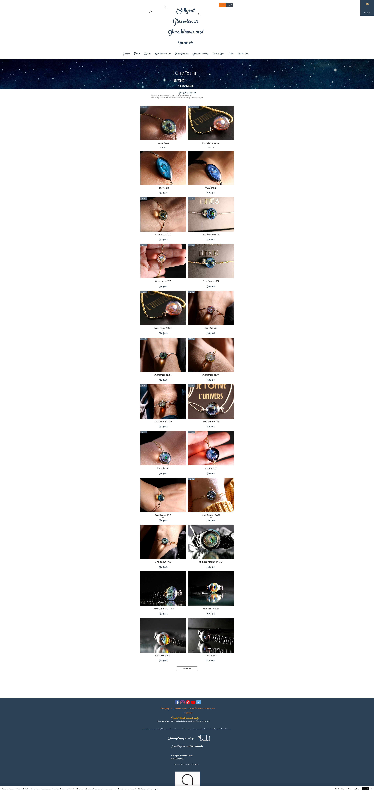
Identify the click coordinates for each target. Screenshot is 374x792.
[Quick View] (163, 168)
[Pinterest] (188, 702)
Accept (365, 789)
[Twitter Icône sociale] (198, 702)
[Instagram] (182, 702)
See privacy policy (154, 789)
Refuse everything (353, 789)
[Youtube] (193, 702)
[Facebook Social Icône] (177, 702)
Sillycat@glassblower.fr (187, 718)
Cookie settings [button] (340, 789)
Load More (187, 669)
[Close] (371, 788)
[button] (367, 3)
